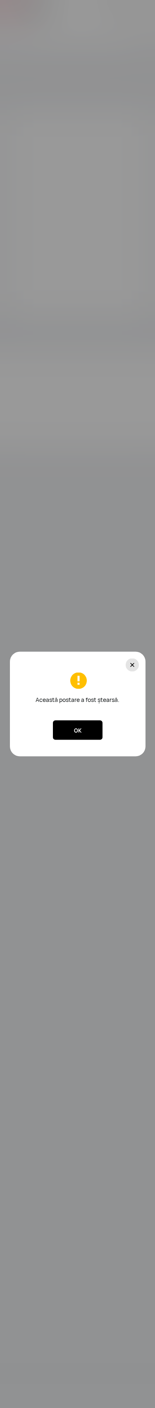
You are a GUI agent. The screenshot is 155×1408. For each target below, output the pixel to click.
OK (77, 730)
